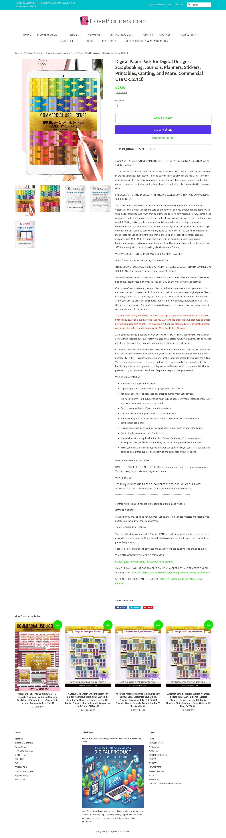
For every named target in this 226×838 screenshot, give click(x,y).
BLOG (90, 41)
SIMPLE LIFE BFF (70, 41)
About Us (19, 738)
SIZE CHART (147, 149)
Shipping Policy (21, 775)
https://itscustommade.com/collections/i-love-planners (144, 561)
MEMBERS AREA (47, 35)
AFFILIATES (73, 35)
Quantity (119, 100)
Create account (164, 5)
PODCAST (147, 35)
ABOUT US (94, 35)
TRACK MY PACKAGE (24, 751)
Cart (181, 5)
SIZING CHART (21, 755)
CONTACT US (21, 767)
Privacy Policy (21, 747)
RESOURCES (109, 41)
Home (27, 35)
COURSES (165, 35)
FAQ (16, 763)
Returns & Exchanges (24, 742)
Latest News (88, 732)
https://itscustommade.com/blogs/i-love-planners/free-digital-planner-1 (172, 572)
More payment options (163, 137)
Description (126, 149)
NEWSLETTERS (189, 35)
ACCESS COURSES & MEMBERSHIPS (146, 41)
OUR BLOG (19, 759)
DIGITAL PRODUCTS (121, 35)
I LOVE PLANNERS (121, 831)
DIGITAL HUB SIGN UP (25, 771)
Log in (151, 5)
